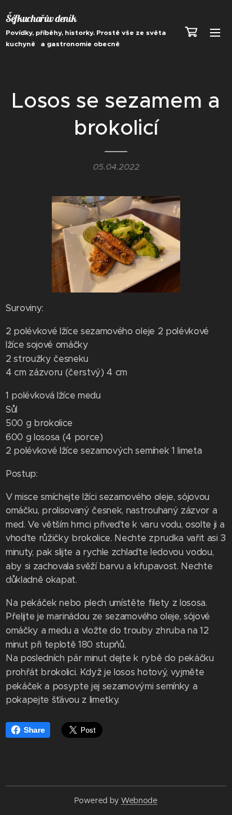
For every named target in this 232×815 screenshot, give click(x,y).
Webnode (139, 800)
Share (34, 729)
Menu (215, 32)
